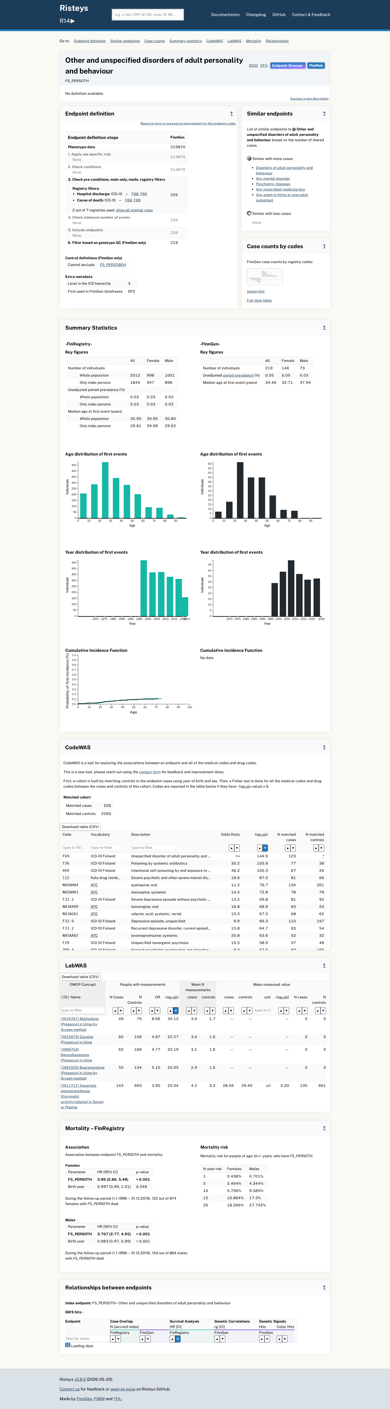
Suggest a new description (309, 98)
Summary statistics (185, 41)
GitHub (279, 14)
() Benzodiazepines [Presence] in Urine (76, 1054)
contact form (150, 772)
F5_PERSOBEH (113, 265)
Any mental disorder (273, 178)
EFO (264, 65)
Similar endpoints (125, 41)
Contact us (70, 1389)
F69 (143, 194)
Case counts (154, 41)
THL (117, 1398)
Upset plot (256, 291)
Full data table (259, 300)
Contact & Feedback (311, 14)
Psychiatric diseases (273, 184)
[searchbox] (148, 15)
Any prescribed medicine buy (280, 189)
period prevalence (238, 375)
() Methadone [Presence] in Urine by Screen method (80, 1024)
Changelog (256, 14)
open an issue (122, 1389)
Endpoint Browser (288, 65)
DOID (253, 65)
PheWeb (316, 65)
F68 (135, 194)
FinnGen (84, 1398)
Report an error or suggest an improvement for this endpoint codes (188, 123)
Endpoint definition (90, 41)
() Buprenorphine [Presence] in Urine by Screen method (82, 1072)
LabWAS (234, 41)
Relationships (277, 41)
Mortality (253, 41)
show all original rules (134, 210)
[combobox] (148, 15)
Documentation (225, 14)
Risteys (74, 8)
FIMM (99, 1398)
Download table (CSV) (80, 827)
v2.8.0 (80, 1379)
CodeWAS (215, 41)
